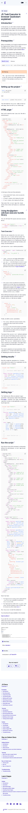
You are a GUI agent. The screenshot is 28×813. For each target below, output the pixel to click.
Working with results (7, 698)
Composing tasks (7, 694)
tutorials (7, 645)
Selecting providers (7, 700)
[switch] (22, 2)
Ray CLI (4, 764)
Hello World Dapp (7, 786)
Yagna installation (20, 266)
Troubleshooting (6, 732)
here (23, 49)
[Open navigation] (2, 2)
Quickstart (5, 745)
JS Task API (13, 654)
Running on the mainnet (8, 756)
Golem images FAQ (7, 728)
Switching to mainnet (7, 705)
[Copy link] (26, 13)
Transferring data (7, 696)
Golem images (6, 727)
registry (18, 287)
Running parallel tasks (8, 713)
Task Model (5, 725)
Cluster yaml (5, 762)
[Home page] (5, 2)
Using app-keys (6, 703)
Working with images (7, 701)
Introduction (5, 691)
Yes (11, 666)
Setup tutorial (6, 747)
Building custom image (8, 717)
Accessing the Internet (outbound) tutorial (12, 757)
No (18, 666)
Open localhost (5, 616)
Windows (13, 61)
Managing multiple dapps (8, 788)
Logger (5, 399)
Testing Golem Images (8, 718)
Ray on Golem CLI (7, 766)
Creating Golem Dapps (8, 790)
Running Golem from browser (9, 715)
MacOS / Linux (5, 61)
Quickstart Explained (7, 711)
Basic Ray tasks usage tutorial (10, 754)
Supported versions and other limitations (12, 749)
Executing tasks (6, 693)
